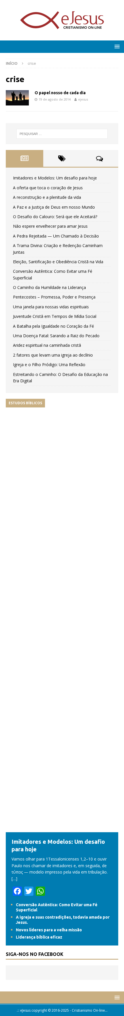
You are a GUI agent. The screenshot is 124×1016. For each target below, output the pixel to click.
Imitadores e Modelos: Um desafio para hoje (55, 178)
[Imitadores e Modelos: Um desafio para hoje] (62, 829)
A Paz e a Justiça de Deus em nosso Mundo (54, 207)
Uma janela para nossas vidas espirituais (51, 306)
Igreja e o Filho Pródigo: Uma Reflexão (49, 364)
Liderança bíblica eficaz (39, 937)
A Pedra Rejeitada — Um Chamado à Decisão (56, 236)
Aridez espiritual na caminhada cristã (47, 345)
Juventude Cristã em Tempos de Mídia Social (54, 316)
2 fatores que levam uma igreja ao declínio (53, 355)
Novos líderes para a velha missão (49, 930)
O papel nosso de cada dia (60, 92)
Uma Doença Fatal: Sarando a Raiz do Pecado (56, 335)
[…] (14, 878)
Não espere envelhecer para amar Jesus (50, 226)
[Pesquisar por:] (62, 134)
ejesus (83, 99)
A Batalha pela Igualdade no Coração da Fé (53, 326)
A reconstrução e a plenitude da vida (47, 197)
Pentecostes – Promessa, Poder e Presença (54, 297)
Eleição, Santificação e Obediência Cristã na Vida (58, 261)
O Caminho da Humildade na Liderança (49, 287)
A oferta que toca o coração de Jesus (48, 187)
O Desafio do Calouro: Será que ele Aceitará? (55, 216)
